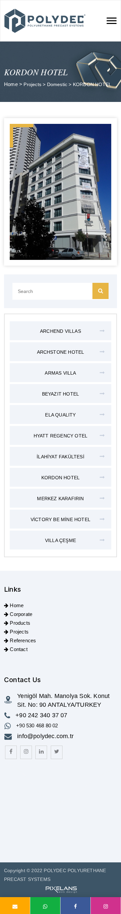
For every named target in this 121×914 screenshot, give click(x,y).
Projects (33, 84)
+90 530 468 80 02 (37, 725)
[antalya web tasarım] (60, 889)
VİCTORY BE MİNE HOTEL (60, 519)
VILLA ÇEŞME (60, 540)
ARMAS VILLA (60, 373)
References (23, 640)
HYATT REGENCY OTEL (61, 435)
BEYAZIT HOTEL (60, 394)
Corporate (21, 614)
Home (11, 84)
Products (20, 623)
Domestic (58, 84)
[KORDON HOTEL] (60, 192)
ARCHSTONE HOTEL (60, 352)
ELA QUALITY (60, 415)
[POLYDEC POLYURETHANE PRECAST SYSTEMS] (44, 21)
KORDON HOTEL (60, 477)
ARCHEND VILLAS (60, 331)
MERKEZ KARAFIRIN (60, 498)
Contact (18, 649)
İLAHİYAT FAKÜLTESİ (60, 456)
